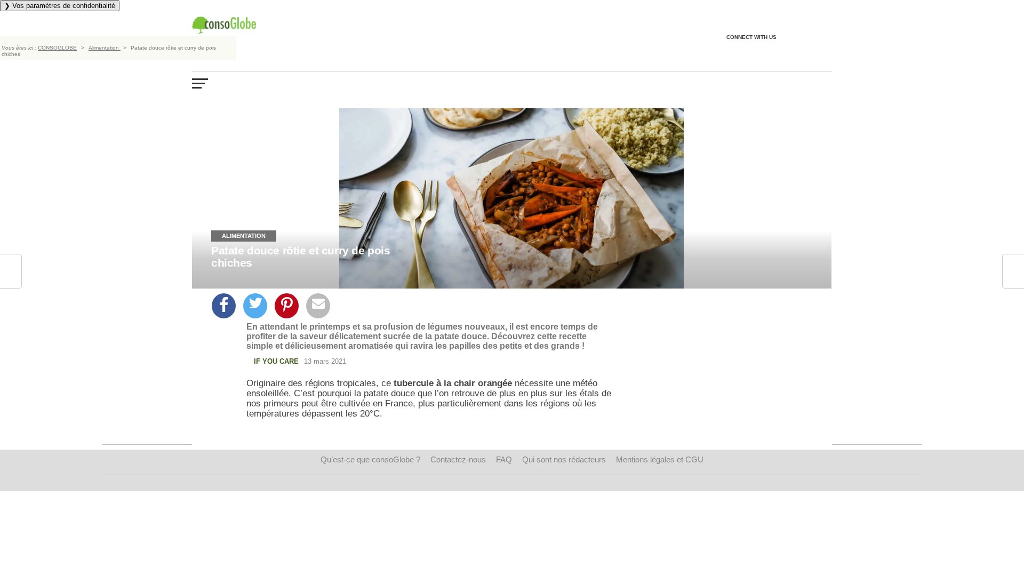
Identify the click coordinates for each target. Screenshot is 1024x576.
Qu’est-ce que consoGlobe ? (370, 459)
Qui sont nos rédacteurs (564, 459)
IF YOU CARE (276, 361)
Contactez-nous (458, 459)
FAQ (504, 459)
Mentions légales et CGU (659, 459)
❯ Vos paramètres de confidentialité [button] (59, 6)
